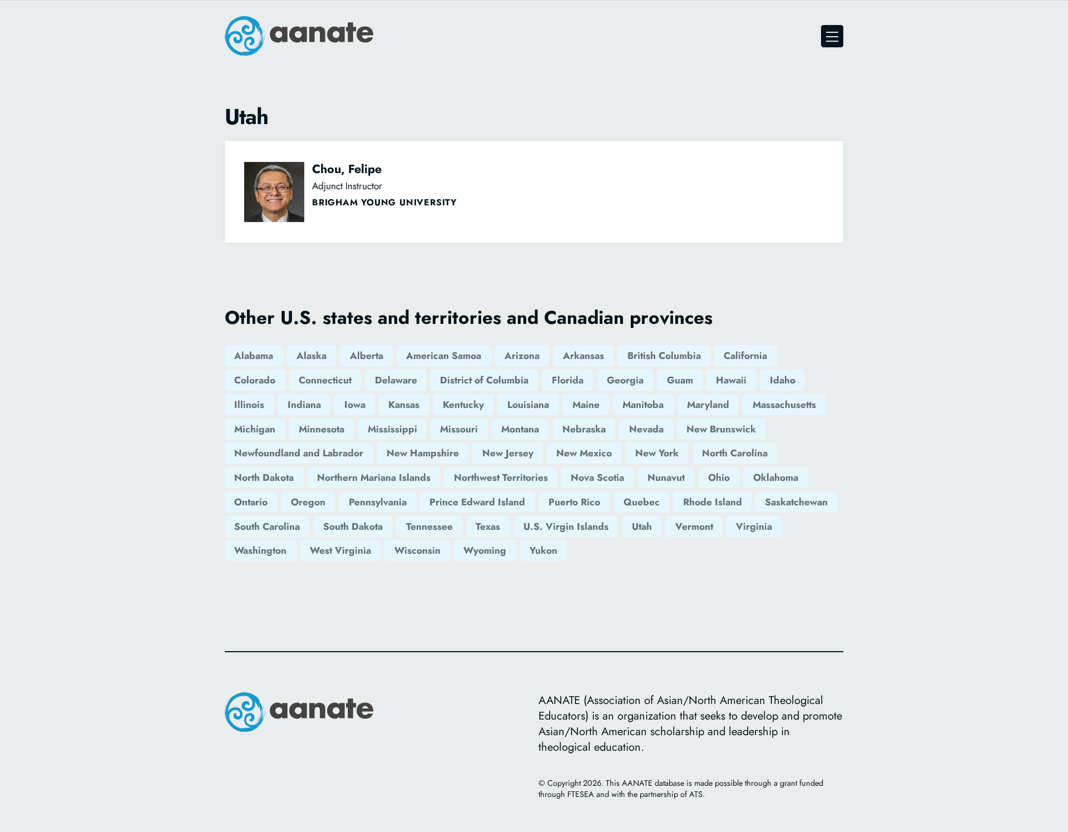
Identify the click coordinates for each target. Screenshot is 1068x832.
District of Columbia (484, 380)
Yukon (543, 550)
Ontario (251, 502)
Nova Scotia (597, 477)
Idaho (782, 380)
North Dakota (264, 477)
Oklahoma (775, 477)
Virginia (754, 526)
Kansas (403, 404)
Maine (586, 404)
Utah (642, 526)
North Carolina (735, 453)
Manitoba (643, 404)
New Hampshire (423, 453)
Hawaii (731, 380)
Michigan (254, 429)
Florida (568, 380)
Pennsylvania (378, 502)
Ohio (719, 477)
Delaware (396, 380)
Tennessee (429, 526)
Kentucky (463, 404)
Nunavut (666, 477)
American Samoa (443, 355)
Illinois (249, 404)
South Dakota (353, 526)
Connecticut (325, 380)
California (745, 355)
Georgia (625, 380)
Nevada (646, 429)
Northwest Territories (501, 477)
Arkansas (583, 355)
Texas (488, 526)
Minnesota (321, 429)
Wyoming (484, 550)
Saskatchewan (796, 502)
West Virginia (340, 550)
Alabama (253, 355)
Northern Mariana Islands (374, 477)
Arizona (522, 355)
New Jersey (507, 453)
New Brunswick (721, 429)
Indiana (304, 404)
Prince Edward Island (477, 502)
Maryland (708, 404)
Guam (680, 380)
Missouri (459, 429)
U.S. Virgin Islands (566, 526)
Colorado (254, 380)
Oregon (308, 502)
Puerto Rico (574, 502)
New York (657, 453)
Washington (260, 550)
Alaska (311, 355)
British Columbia (664, 355)
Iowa (354, 404)
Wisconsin (417, 550)
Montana (520, 429)
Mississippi (392, 429)
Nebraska (584, 429)
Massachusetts (784, 404)
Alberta (366, 355)
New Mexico (584, 453)
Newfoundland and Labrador (298, 453)
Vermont (694, 526)
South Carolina (267, 526)
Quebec (642, 502)
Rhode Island (712, 502)
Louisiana (528, 404)
